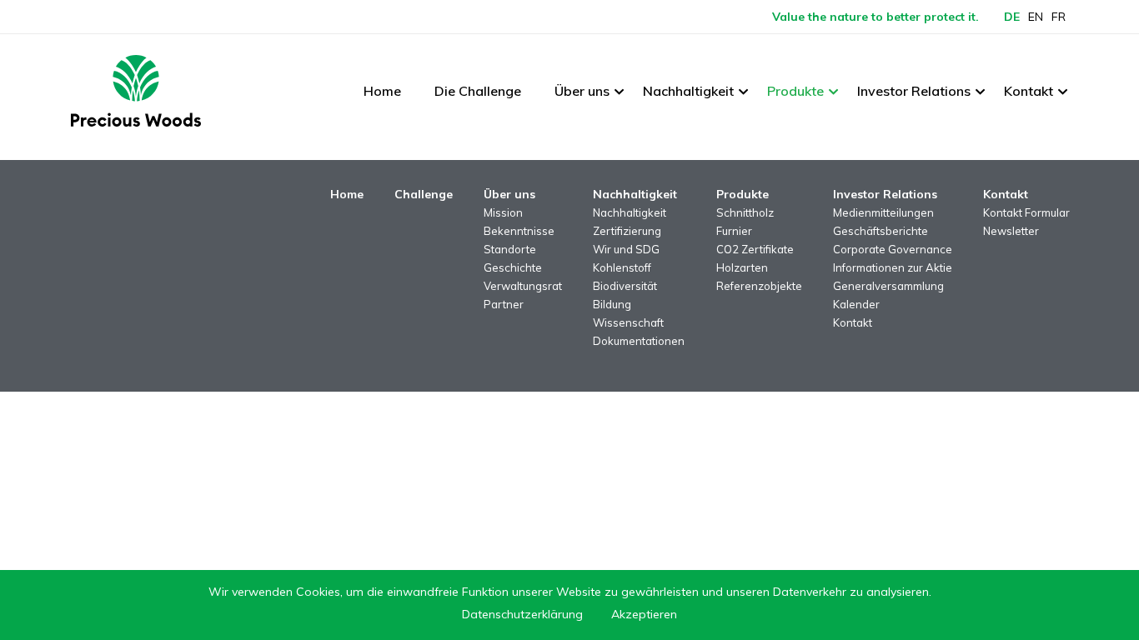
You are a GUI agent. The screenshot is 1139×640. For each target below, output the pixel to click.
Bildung (612, 304)
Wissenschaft (628, 322)
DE (1012, 16)
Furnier (734, 231)
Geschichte (513, 267)
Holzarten (742, 267)
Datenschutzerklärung (522, 614)
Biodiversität (625, 285)
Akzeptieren (644, 614)
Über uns (582, 90)
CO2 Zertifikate (755, 249)
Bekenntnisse (519, 231)
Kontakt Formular (1026, 212)
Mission (503, 212)
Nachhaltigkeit (688, 90)
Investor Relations (914, 90)
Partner (504, 304)
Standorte (510, 249)
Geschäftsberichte (880, 231)
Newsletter (1011, 231)
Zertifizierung (627, 231)
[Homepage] (136, 91)
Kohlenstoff (622, 267)
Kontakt (1028, 90)
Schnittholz (745, 212)
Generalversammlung (888, 285)
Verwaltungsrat (523, 285)
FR (1058, 16)
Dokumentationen (639, 341)
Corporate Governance (892, 249)
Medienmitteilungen (883, 212)
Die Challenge (477, 90)
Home (382, 90)
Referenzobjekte (759, 285)
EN (1035, 16)
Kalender (856, 304)
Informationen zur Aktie (892, 267)
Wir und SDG (626, 249)
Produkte (795, 90)
